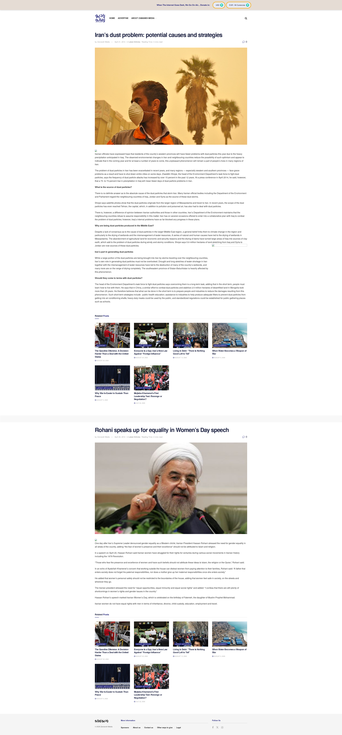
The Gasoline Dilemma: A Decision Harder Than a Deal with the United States (112, 353)
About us (136, 727)
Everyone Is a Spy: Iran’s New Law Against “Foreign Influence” (150, 352)
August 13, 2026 (180, 357)
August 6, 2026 (219, 357)
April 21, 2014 (120, 42)
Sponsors (125, 727)
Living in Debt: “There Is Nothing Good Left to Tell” (189, 352)
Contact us (148, 727)
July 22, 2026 (140, 403)
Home (112, 18)
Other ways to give (164, 727)
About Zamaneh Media (142, 18)
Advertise (123, 18)
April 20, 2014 (120, 437)
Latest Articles (134, 42)
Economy (101, 345)
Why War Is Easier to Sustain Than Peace (111, 395)
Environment (220, 345)
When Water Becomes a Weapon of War (229, 352)
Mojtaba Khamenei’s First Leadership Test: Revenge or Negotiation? (148, 396)
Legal (178, 727)
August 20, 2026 (102, 360)
